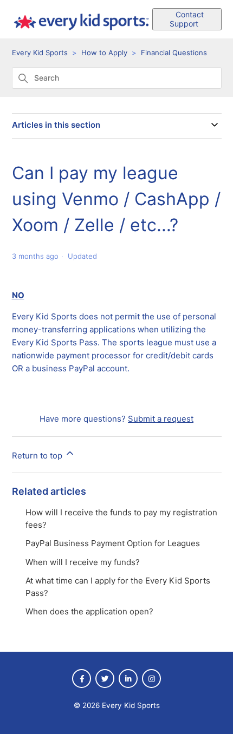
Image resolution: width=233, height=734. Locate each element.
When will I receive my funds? (82, 562)
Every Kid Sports (40, 52)
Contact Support (187, 19)
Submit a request (160, 419)
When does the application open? (89, 611)
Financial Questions (174, 52)
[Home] (82, 32)
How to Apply (104, 52)
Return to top (38, 455)
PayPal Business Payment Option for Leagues (112, 543)
